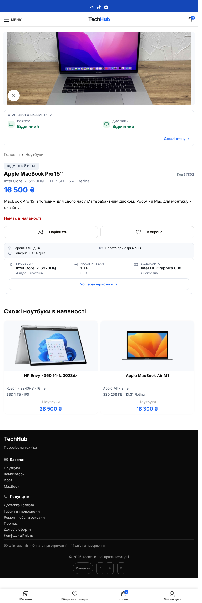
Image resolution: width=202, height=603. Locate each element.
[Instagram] (110, 568)
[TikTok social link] (98, 7)
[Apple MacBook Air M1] (147, 345)
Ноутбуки (34, 154)
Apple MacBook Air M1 (147, 375)
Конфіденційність (18, 535)
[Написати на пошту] (121, 568)
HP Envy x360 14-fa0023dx (51, 375)
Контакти (83, 568)
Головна (12, 154)
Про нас (11, 523)
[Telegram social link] (106, 7)
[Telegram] (100, 568)
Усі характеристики (96, 284)
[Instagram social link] (91, 7)
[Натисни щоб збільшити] (14, 95)
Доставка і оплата (19, 505)
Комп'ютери (14, 474)
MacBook (11, 486)
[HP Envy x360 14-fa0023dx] (51, 345)
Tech (99, 19)
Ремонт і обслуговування (25, 517)
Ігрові (8, 480)
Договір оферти (17, 529)
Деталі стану (175, 138)
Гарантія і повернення (22, 511)
